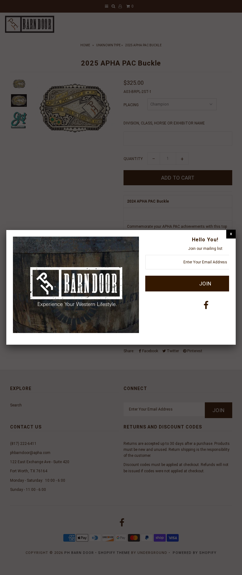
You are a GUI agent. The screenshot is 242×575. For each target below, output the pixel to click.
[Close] (231, 234)
